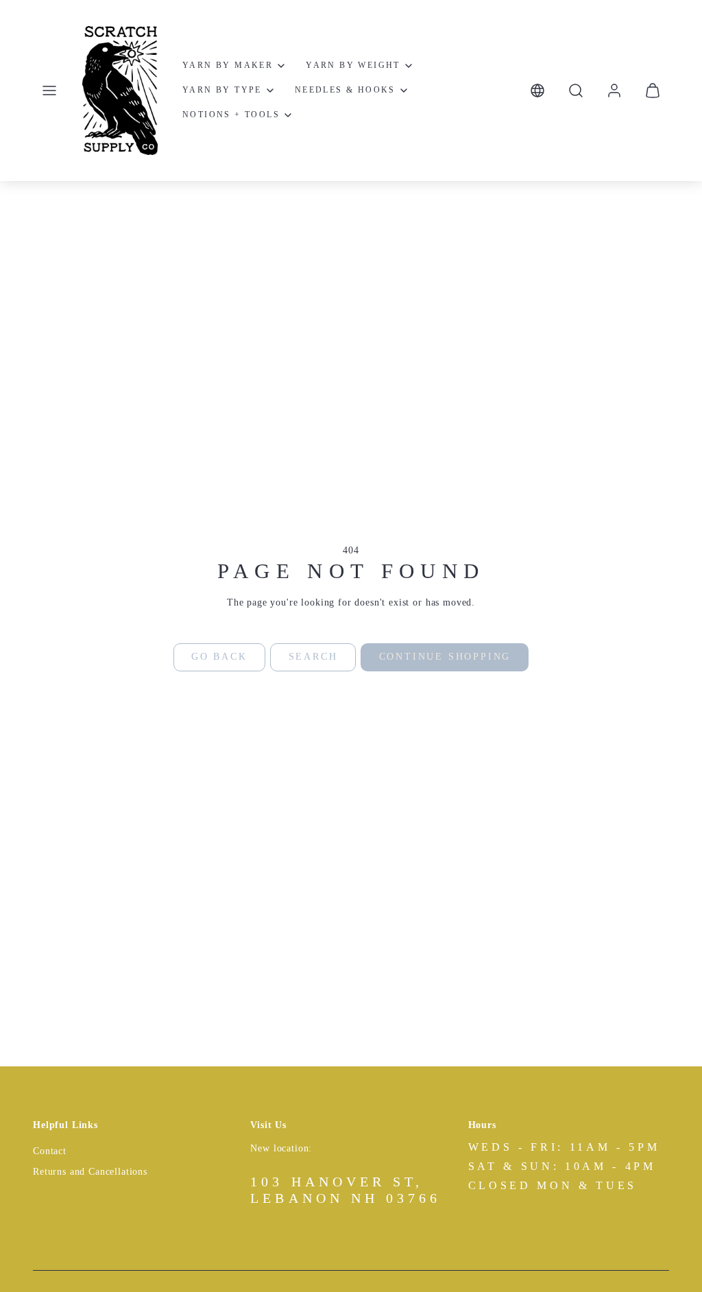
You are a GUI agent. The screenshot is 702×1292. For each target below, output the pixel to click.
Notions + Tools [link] (231, 114)
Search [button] (313, 656)
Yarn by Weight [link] (353, 65)
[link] (614, 90)
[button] (49, 90)
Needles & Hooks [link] (345, 90)
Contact (49, 1151)
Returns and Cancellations (90, 1172)
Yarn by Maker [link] (227, 65)
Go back (219, 656)
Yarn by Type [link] (222, 90)
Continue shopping (445, 656)
